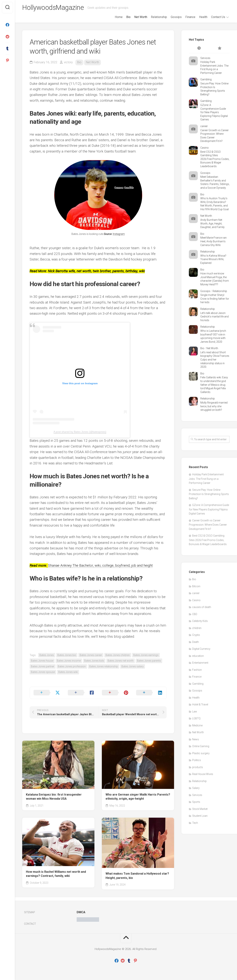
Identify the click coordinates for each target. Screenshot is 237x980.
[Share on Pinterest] (115, 693)
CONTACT (30, 923)
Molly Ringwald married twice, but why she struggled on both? (214, 406)
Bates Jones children (118, 655)
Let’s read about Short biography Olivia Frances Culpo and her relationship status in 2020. (214, 359)
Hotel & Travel (200, 704)
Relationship (159, 17)
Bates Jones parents (149, 660)
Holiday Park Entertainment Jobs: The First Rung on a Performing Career (206, 478)
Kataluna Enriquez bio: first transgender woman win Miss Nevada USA (54, 797)
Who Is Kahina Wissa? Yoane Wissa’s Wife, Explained (213, 259)
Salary (196, 787)
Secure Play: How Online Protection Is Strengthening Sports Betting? (209, 494)
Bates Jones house (42, 660)
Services (205, 58)
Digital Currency (201, 648)
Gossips (176, 17)
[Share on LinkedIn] (149, 693)
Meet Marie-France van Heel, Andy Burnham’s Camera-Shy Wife (213, 241)
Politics (196, 760)
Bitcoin (196, 586)
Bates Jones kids (94, 660)
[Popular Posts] (219, 48)
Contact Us (218, 17)
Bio (128, 17)
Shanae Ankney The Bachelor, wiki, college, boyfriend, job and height (99, 565)
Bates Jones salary (132, 666)
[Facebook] (7, 25)
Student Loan (200, 815)
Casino (204, 147)
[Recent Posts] (199, 48)
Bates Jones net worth (120, 660)
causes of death (201, 607)
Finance (190, 17)
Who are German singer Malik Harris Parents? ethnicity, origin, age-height (138, 797)
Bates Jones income (69, 660)
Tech (195, 822)
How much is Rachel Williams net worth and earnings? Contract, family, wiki (56, 874)
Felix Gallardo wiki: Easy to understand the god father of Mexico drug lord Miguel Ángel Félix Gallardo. (214, 384)
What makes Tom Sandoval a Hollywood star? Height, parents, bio (137, 876)
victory (68, 62)
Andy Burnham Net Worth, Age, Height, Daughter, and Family (212, 223)
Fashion (197, 669)
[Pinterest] (7, 60)
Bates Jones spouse (43, 672)
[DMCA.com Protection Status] (88, 920)
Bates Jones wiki (68, 672)
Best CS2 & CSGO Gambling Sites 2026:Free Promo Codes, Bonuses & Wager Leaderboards (214, 159)
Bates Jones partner (42, 666)
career (204, 126)
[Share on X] (47, 693)
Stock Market (200, 808)
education (198, 655)
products (197, 767)
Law (194, 711)
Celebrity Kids (200, 621)
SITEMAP (29, 912)
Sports (196, 801)
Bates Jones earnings (145, 655)
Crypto (196, 634)
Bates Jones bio (66, 655)
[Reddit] (7, 37)
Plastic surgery (201, 753)
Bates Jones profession (72, 666)
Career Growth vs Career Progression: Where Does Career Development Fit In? (208, 524)
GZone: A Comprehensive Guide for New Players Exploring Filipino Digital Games (214, 112)
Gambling (206, 79)
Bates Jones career (91, 655)
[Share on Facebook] (81, 693)
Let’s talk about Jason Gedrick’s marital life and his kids (214, 317)
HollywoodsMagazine (53, 8)
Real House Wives (202, 774)
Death (195, 641)
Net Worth (140, 17)
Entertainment (200, 662)
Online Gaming (200, 746)
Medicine (197, 725)
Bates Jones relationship (103, 666)
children (196, 628)
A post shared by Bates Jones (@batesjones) (80, 431)
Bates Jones (46, 655)
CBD (194, 614)
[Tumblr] (7, 48)
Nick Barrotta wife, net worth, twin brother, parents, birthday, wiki (96, 271)
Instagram (119, 233)
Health (203, 17)
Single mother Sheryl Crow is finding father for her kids (214, 299)
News (195, 739)
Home (119, 17)
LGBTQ (196, 718)
